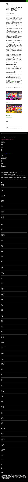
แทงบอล (2, 456)
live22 (1, 162)
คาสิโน (2, 381)
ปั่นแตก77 (2, 396)
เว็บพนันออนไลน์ (3, 449)
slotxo (1, 145)
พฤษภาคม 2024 (2, 217)
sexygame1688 (2, 352)
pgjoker (2, 311)
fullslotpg (12, 89)
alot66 (1, 241)
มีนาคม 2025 (2, 205)
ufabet (6, 476)
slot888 (21, 475)
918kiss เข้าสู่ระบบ (3, 235)
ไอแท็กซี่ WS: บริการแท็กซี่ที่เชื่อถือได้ (6, 0)
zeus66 (1, 380)
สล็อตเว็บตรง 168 (3, 428)
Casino (1, 257)
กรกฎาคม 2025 (2, 200)
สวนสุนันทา (2, 429)
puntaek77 (2, 332)
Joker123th (2, 283)
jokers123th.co (2, 284)
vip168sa (2, 379)
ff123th (2, 261)
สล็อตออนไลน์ (2, 424)
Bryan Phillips (12, 13)
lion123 (2, 289)
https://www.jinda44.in (3, 142)
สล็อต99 (2, 143)
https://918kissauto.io (3, 154)
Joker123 (16, 474)
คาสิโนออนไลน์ (9, 476)
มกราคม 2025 (2, 207)
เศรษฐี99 (2, 455)
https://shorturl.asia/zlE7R (9, 117)
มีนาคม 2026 (2, 190)
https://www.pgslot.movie (3, 159)
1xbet (1, 230)
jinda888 (2, 279)
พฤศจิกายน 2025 (3, 195)
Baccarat (2, 245)
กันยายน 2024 (2, 212)
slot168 (2, 140)
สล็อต (23, 476)
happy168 (8, 474)
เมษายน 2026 (2, 189)
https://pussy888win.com (3, 158)
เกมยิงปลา (2, 434)
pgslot (1, 148)
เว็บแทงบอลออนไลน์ (3, 454)
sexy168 (16, 475)
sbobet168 (2, 347)
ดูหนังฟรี (2, 163)
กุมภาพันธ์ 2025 (2, 206)
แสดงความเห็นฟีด (3, 468)
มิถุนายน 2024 (2, 216)
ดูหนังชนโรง (2, 164)
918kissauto (2, 236)
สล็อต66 (2, 413)
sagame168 (11, 475)
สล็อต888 (2, 417)
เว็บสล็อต (2, 450)
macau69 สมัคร (2, 295)
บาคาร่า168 (2, 391)
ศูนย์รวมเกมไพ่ (2, 407)
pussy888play (2, 336)
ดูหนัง (1, 385)
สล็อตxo (2, 423)
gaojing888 (2, 267)
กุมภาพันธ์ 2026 (2, 191)
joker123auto (2, 282)
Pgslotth (2, 321)
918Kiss (3, 474)
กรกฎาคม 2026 (2, 185)
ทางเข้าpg (11, 476)
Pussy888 (7, 475)
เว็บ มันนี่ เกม (2, 444)
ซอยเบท (2, 384)
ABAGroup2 (2, 239)
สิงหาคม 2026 (2, 184)
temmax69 (2, 368)
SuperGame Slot (2, 363)
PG (1, 304)
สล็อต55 (2, 412)
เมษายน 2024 (2, 218)
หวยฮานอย (2, 433)
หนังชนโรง (2, 155)
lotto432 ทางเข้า (3, 293)
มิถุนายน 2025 (2, 201)
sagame (2, 341)
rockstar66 (2, 338)
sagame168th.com (3, 343)
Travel (1, 370)
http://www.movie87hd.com (4, 157)
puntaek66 (2, 331)
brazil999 (2, 252)
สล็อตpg (2, 422)
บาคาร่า (2, 390)
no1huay (2, 299)
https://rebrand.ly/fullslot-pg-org (10, 102)
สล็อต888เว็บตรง (3, 418)
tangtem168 (2, 364)
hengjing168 (2, 272)
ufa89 (1, 374)
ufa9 (1, 375)
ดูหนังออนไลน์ (2, 386)
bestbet (2, 246)
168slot (2, 225)
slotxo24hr (2, 359)
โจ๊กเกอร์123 (7, 478)
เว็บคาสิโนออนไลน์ (3, 445)
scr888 (1, 348)
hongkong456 (2, 273)
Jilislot (1, 277)
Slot (1, 354)
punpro (2, 325)
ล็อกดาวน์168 (2, 406)
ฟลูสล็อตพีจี (7, 3)
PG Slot (2, 305)
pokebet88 (2, 322)
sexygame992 (2, 353)
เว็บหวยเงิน (2, 167)
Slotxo (1, 358)
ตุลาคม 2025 (2, 196)
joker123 (2, 156)
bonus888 (2, 251)
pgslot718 (2, 315)
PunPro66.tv (2, 327)
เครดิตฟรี (2, 440)
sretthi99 (2, 476)
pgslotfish (2, 320)
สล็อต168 (2, 477)
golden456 (2, 268)
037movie (2, 224)
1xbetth (2, 147)
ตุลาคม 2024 (2, 211)
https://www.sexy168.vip (3, 166)
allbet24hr (2, 240)
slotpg (1, 146)
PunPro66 (2, 326)
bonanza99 (2, 250)
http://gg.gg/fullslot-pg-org (9, 115)
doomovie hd (2, 151)
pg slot (1, 149)
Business (2, 256)
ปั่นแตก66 (2, 395)
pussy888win (2, 337)
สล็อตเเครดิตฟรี (23, 477)
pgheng (2, 309)
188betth (2, 229)
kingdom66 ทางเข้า (3, 288)
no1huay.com (2, 300)
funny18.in (2, 266)
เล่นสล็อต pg (26, 477)
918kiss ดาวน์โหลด (3, 234)
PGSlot (7, 121)
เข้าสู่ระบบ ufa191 (3, 438)
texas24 (2, 369)
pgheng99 (2, 310)
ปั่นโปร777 (2, 397)
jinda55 (2, 278)
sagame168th (2, 342)
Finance (2, 262)
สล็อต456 (2, 411)
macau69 (2, 294)
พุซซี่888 (2, 144)
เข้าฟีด (1, 467)
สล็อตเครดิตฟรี (15, 477)
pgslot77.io (2, 316)
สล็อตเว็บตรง (2, 141)
